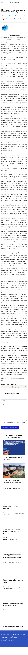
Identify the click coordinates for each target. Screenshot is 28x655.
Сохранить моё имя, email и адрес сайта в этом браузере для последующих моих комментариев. (14, 423)
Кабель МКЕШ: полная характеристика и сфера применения (10, 506)
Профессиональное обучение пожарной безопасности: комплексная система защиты (12, 556)
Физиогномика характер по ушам (13, 626)
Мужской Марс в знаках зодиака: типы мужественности (13, 604)
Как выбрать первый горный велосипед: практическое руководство (11, 531)
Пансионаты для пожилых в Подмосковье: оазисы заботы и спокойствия (12, 482)
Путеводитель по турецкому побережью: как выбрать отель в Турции (13, 580)
